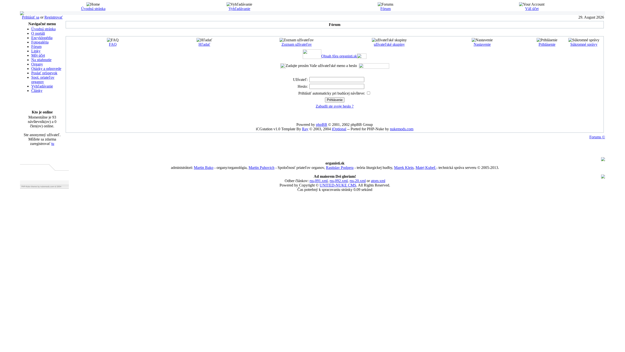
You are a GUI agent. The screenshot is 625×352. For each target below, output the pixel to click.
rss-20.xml (358, 181)
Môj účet (38, 55)
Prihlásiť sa (30, 17)
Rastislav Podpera (340, 167)
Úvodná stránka (93, 9)
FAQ (113, 44)
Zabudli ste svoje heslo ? (335, 106)
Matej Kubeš (426, 167)
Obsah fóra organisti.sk (339, 56)
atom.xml (378, 181)
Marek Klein (404, 167)
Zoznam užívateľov (296, 44)
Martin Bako (203, 167)
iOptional (339, 129)
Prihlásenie (547, 44)
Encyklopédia (41, 38)
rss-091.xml (319, 181)
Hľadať (204, 44)
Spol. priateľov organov (42, 79)
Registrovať (53, 17)
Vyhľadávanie (239, 9)
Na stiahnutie (41, 60)
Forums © (597, 137)
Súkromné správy (583, 44)
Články (36, 90)
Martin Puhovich (261, 167)
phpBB (321, 124)
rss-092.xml (339, 181)
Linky (36, 51)
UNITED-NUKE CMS (338, 185)
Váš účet (532, 9)
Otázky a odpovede (46, 68)
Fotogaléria (40, 42)
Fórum (385, 9)
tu (52, 144)
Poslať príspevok (44, 73)
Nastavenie (482, 44)
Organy (37, 64)
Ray (305, 129)
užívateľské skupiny (389, 44)
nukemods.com (401, 129)
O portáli (38, 33)
